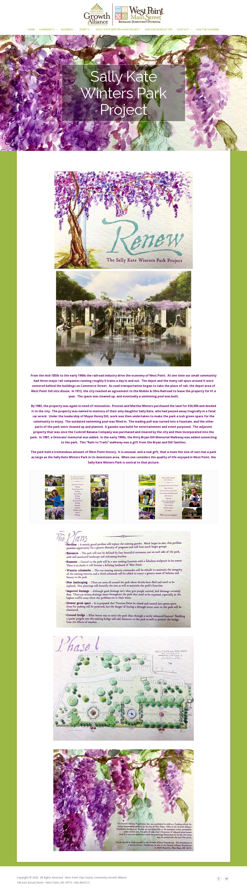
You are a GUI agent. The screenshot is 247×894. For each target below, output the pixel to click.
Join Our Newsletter (158, 29)
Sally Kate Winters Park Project (118, 29)
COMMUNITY (47, 29)
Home (31, 29)
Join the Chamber (207, 29)
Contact (183, 29)
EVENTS (84, 29)
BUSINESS (67, 29)
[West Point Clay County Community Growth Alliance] (123, 14)
